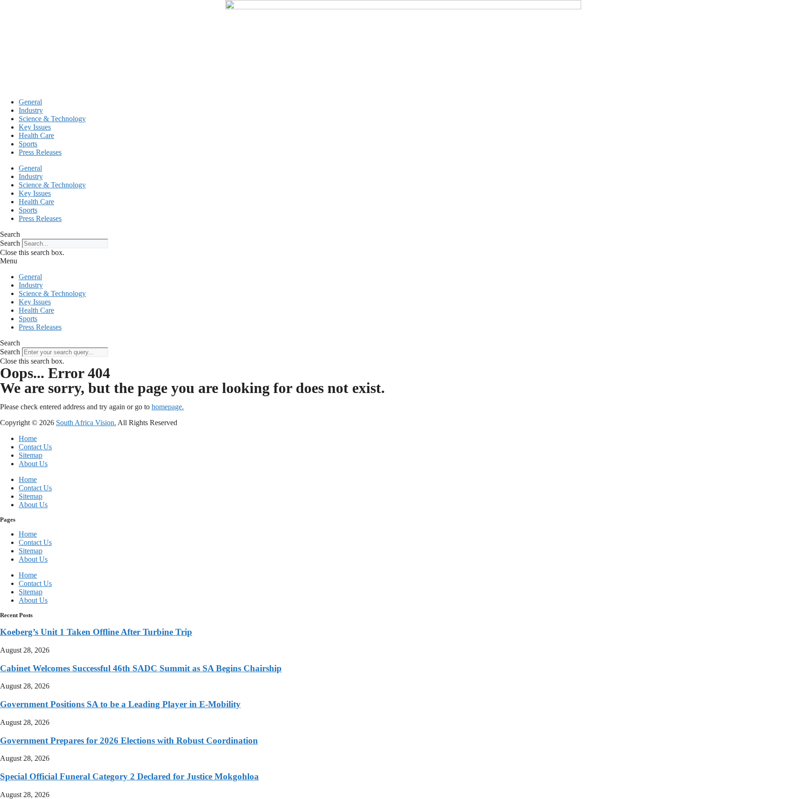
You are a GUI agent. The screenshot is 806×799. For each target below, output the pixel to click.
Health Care (36, 135)
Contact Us (35, 447)
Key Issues (35, 127)
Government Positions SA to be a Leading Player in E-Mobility (120, 704)
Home (28, 438)
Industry (31, 110)
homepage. (168, 407)
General (30, 102)
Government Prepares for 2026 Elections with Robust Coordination (129, 740)
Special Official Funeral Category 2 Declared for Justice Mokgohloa (129, 776)
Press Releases (40, 152)
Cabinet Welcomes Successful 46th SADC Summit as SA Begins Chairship (141, 668)
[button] (403, 234)
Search (10, 243)
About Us (33, 464)
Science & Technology (52, 119)
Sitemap (30, 455)
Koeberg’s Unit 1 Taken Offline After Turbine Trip (96, 632)
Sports (28, 144)
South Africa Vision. (86, 423)
